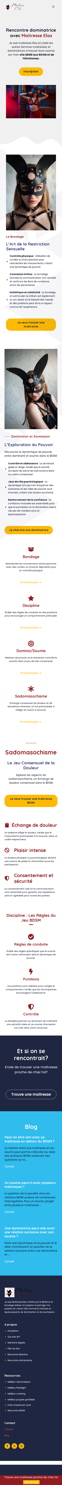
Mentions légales (16, 1342)
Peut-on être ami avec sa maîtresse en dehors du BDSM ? (29, 1139)
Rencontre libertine (18, 1354)
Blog (7, 1435)
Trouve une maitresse (31, 1094)
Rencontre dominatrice (20, 1360)
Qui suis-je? (14, 1336)
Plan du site (14, 1348)
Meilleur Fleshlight (17, 1387)
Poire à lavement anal (19, 1405)
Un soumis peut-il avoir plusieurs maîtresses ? (30, 1185)
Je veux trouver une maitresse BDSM (31, 801)
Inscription (31, 71)
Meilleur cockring (16, 1393)
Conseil (9, 1166)
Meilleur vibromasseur (19, 1381)
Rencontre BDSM (16, 1410)
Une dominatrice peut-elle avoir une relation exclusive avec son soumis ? (30, 1232)
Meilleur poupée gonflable (21, 1399)
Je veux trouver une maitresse (31, 324)
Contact (9, 1429)
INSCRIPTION (31, 1482)
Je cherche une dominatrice (28, 530)
